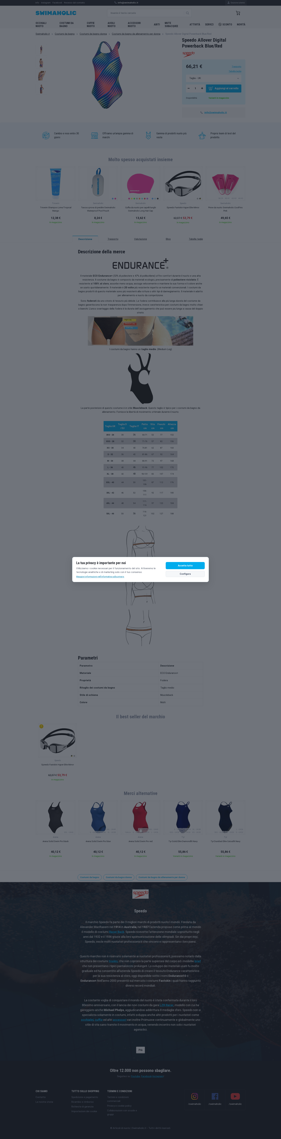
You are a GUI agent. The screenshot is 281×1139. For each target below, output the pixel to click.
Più (140, 1050)
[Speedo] (188, 53)
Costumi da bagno (67, 24)
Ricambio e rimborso (82, 1101)
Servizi (209, 24)
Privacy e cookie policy (119, 1105)
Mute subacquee (171, 24)
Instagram (157, 1076)
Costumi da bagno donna (93, 33)
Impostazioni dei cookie (84, 1111)
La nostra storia (44, 1101)
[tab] (113, 239)
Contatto (41, 1097)
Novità (241, 24)
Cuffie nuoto (91, 24)
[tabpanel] (140, 474)
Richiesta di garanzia (82, 1106)
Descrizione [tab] (85, 239)
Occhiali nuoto (41, 24)
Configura (185, 574)
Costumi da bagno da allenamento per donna (136, 33)
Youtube (135, 1076)
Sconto (227, 24)
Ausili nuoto (111, 24)
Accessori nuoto (134, 24)
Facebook (146, 1076)
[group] (56, 196)
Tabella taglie (235, 71)
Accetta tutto (185, 565)
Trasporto (236, 66)
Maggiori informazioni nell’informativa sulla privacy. (100, 576)
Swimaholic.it (43, 33)
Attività (195, 24)
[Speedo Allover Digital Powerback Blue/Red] (41, 49)
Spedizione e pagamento (84, 1097)
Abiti (157, 24)
